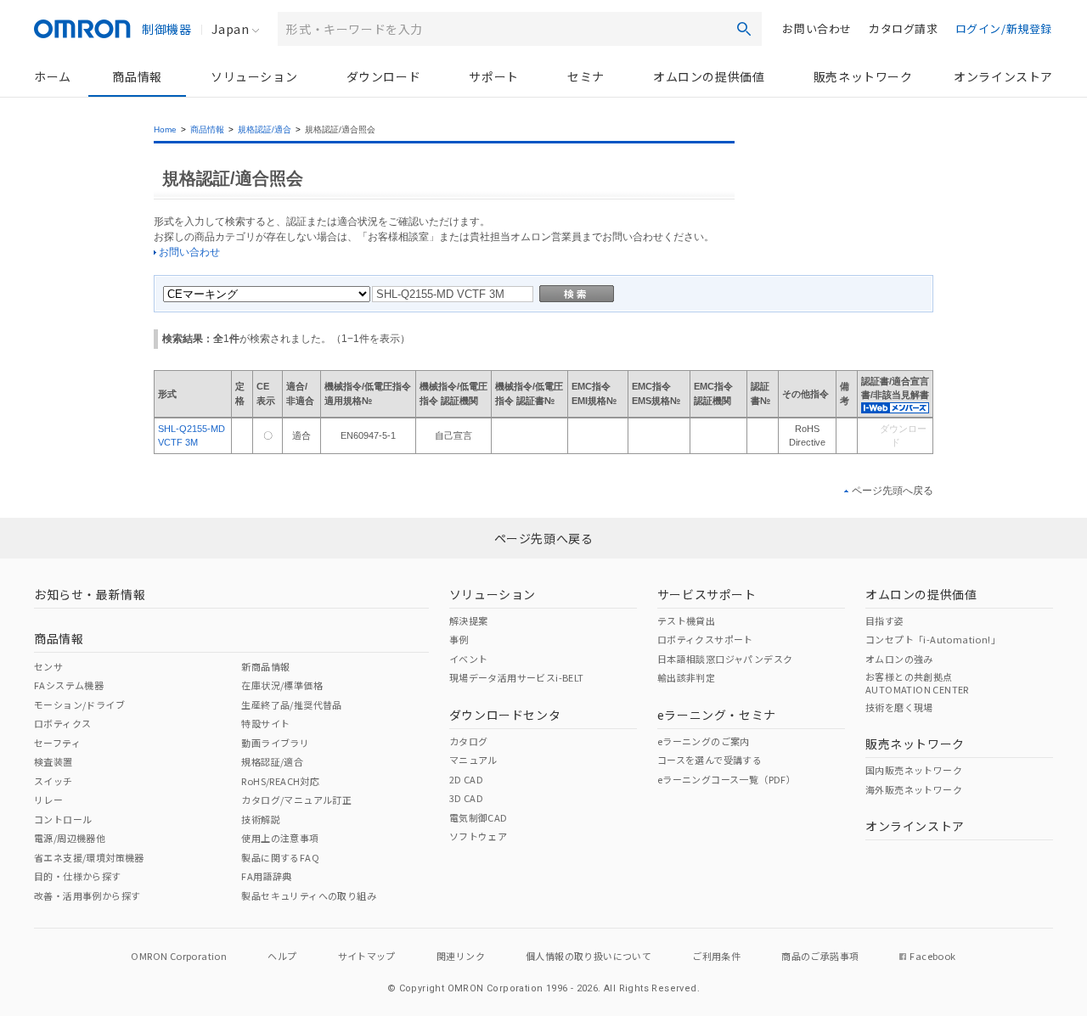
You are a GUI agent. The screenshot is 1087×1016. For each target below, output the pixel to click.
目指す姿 (884, 620)
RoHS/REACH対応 (280, 781)
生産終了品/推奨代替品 (291, 704)
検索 (744, 29)
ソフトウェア (478, 836)
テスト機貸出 (686, 620)
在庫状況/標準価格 (282, 685)
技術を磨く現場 (899, 707)
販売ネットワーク (863, 76)
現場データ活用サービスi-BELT (516, 677)
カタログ (468, 741)
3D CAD (466, 798)
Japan (230, 29)
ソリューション (254, 76)
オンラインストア (1003, 76)
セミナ (586, 76)
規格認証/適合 (264, 129)
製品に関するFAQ (280, 857)
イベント (468, 658)
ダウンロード (383, 76)
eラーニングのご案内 (703, 741)
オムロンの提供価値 (708, 76)
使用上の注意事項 (279, 838)
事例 (459, 639)
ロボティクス (62, 723)
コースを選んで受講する (709, 759)
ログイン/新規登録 (1003, 28)
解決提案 (468, 620)
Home (165, 129)
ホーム (52, 76)
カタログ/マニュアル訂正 (296, 799)
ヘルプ (282, 956)
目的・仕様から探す (77, 876)
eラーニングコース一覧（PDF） (726, 779)
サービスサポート (707, 594)
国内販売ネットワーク (913, 770)
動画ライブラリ (275, 742)
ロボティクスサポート (705, 639)
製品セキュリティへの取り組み (308, 895)
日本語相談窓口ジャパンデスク (725, 658)
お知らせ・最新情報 (89, 594)
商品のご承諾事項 (820, 956)
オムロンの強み (899, 658)
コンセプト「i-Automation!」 (932, 639)
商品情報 (136, 76)
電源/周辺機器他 (69, 838)
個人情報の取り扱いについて (588, 956)
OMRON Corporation (179, 956)
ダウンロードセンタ (504, 714)
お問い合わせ (817, 28)
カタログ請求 (903, 28)
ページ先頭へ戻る (892, 491)
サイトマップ (367, 956)
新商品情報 (265, 666)
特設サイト (265, 723)
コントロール (63, 819)
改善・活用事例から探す (87, 895)
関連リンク (460, 956)
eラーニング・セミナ (716, 714)
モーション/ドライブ (79, 704)
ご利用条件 (716, 956)
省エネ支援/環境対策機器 (89, 857)
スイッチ (53, 781)
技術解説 (260, 819)
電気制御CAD (478, 817)
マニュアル (473, 759)
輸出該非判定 (686, 677)
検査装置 (53, 761)
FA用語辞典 (266, 876)
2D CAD (466, 779)
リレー (48, 799)
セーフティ (57, 742)
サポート (493, 76)
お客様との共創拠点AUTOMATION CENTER (917, 682)
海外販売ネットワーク (913, 789)
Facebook (932, 956)
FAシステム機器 (69, 685)
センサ (48, 666)
